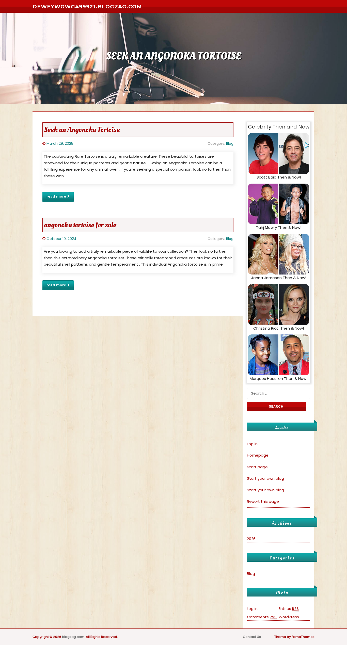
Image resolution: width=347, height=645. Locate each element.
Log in (252, 443)
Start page (257, 467)
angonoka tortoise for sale (80, 225)
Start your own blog (265, 478)
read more (56, 196)
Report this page (263, 501)
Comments (262, 617)
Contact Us (252, 636)
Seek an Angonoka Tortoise (82, 129)
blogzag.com (73, 636)
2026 (251, 538)
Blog (229, 143)
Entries (289, 608)
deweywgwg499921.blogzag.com (87, 7)
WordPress (289, 617)
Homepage (258, 455)
